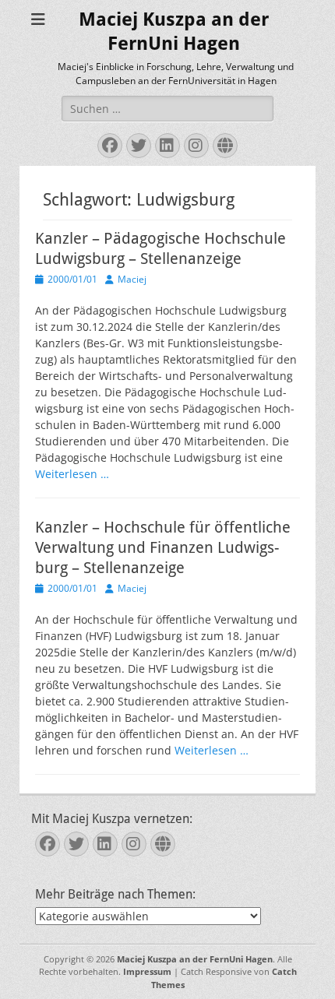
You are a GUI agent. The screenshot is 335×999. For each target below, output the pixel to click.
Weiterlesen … (72, 473)
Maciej (132, 279)
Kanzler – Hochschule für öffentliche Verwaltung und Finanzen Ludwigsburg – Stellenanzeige (163, 547)
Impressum (147, 971)
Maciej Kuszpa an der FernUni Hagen (195, 959)
